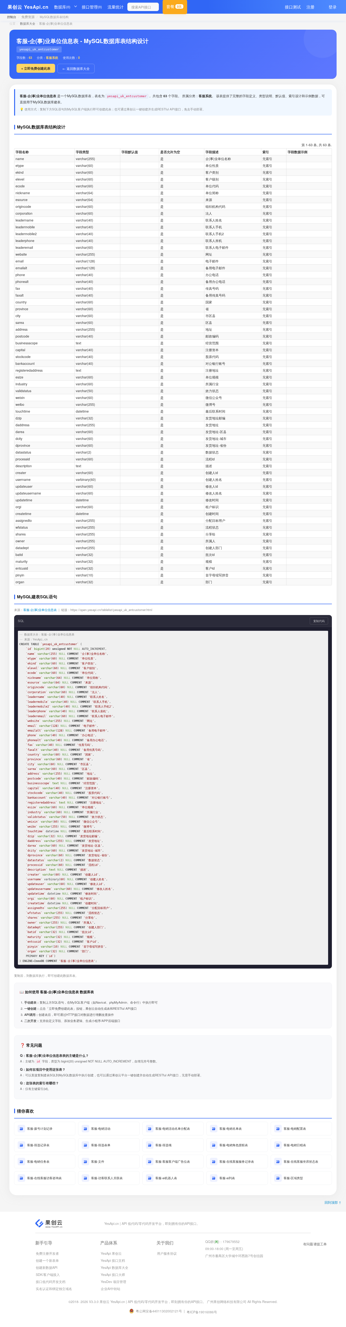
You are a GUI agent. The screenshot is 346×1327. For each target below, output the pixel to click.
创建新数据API (46, 1267)
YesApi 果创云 (111, 1253)
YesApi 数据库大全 (114, 1267)
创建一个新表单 (47, 1260)
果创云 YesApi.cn (28, 6)
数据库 (62, 7)
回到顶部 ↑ (333, 1202)
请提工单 (320, 1244)
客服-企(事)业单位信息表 (40, 609)
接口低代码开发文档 (50, 1281)
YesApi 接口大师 (113, 1274)
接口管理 (92, 7)
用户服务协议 (167, 1253)
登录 (333, 7)
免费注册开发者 (47, 1253)
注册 (310, 7)
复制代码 (319, 621)
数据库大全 (27, 23)
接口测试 (293, 7)
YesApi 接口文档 (113, 1260)
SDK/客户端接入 (48, 1274)
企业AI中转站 (110, 1288)
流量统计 (116, 7)
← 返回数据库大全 (76, 68)
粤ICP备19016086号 (202, 1312)
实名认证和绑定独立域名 (54, 1288)
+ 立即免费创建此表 (35, 68)
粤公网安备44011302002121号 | (161, 1311)
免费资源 (28, 16)
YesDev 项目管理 (113, 1281)
